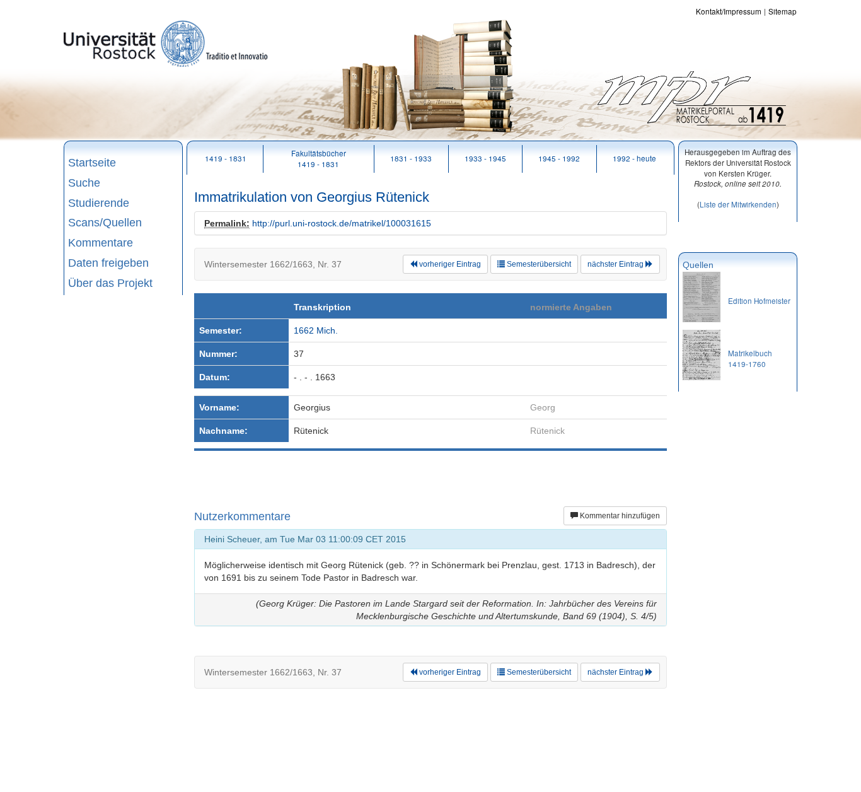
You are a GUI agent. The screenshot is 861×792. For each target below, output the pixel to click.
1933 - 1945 (485, 158)
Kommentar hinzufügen (619, 515)
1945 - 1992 (559, 158)
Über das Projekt (110, 283)
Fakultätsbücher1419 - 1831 (318, 158)
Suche (84, 183)
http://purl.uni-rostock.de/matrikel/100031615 (341, 223)
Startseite (92, 162)
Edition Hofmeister (759, 300)
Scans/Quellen (105, 222)
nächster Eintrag (616, 264)
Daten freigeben (108, 263)
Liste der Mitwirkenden (738, 204)
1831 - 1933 (411, 158)
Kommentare (100, 242)
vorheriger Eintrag (449, 264)
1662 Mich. (316, 330)
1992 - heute (634, 158)
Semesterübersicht (538, 264)
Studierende (98, 203)
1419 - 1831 (225, 158)
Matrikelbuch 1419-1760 (750, 358)
